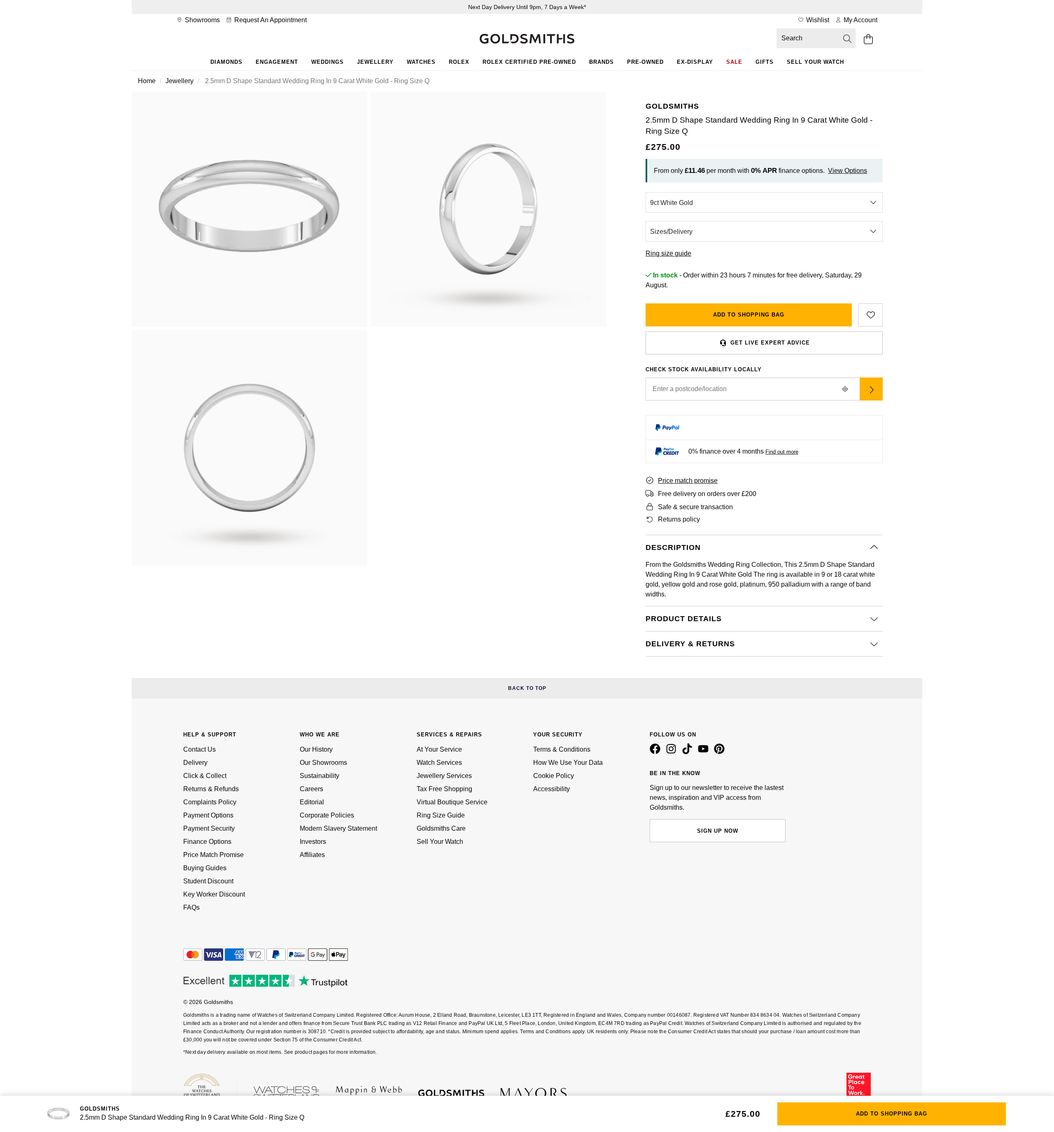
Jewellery (375, 62)
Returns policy (679, 519)
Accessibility (551, 788)
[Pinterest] (721, 752)
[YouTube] (705, 752)
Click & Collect (204, 775)
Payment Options (208, 815)
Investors (313, 841)
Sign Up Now (717, 831)
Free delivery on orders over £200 (707, 493)
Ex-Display (695, 62)
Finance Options (207, 841)
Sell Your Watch (815, 62)
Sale (734, 62)
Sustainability (319, 775)
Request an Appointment (270, 19)
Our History (316, 749)
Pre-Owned (645, 62)
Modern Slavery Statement (338, 828)
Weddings (327, 62)
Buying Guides (204, 867)
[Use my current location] (844, 389)
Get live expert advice (770, 343)
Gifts (765, 62)
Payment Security (209, 828)
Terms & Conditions (561, 749)
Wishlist (816, 19)
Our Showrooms (323, 762)
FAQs (191, 907)
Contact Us (199, 749)
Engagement (277, 62)
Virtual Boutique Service (452, 802)
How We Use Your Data (568, 762)
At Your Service (439, 749)
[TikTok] (689, 752)
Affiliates (312, 854)
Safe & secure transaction (695, 506)
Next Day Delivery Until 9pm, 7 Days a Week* (527, 7)
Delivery (195, 762)
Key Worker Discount (214, 894)
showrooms (201, 19)
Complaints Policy (209, 802)
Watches (421, 62)
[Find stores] (871, 389)
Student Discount (208, 881)
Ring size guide (668, 253)
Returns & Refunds (211, 788)
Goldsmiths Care (441, 828)
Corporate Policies (327, 815)
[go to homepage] (527, 39)
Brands (601, 62)
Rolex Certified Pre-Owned (529, 62)
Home (147, 80)
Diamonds (226, 62)
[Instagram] (673, 752)
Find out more (781, 452)
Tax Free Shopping (444, 788)
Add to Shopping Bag (748, 315)
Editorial (312, 802)
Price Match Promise (213, 854)
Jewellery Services (444, 775)
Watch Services (439, 762)
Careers (311, 788)
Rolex (459, 62)
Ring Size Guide (441, 815)
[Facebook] (657, 752)
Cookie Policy (553, 775)
